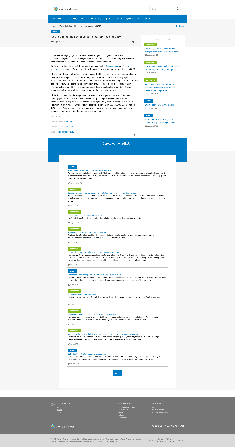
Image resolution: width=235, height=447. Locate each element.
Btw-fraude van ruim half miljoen (159, 105)
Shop (139, 18)
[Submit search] (178, 9)
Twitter (59, 410)
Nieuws (84, 18)
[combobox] (162, 9)
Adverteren (122, 418)
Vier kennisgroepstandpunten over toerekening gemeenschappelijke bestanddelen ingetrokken (160, 87)
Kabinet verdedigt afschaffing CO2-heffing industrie (87, 233)
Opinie (108, 18)
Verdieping (96, 18)
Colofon (121, 415)
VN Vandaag (71, 18)
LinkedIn (60, 413)
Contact (121, 413)
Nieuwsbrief (61, 407)
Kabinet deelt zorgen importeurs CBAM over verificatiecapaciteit (92, 314)
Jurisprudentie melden (126, 407)
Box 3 (147, 18)
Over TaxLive (123, 410)
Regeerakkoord (112, 66)
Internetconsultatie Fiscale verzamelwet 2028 (85, 215)
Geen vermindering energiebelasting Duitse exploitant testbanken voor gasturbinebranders (102, 193)
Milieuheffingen (66, 127)
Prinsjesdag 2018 (66, 132)
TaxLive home (56, 18)
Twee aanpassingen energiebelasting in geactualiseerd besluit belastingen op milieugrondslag (103, 334)
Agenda (129, 18)
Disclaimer (152, 440)
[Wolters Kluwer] (65, 9)
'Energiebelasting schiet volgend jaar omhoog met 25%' (80, 26)
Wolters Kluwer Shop (160, 413)
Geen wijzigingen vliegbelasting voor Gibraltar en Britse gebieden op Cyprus (96, 252)
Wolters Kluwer (158, 410)
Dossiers (118, 18)
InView (154, 407)
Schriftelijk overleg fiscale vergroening (82, 295)
